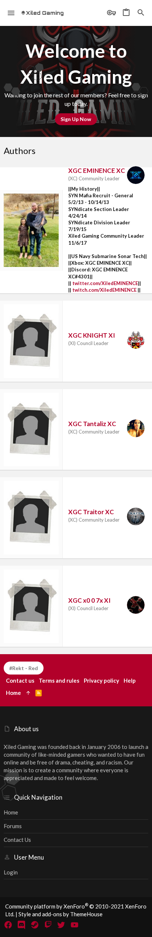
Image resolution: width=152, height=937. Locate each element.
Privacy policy (101, 680)
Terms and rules (59, 680)
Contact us (17, 839)
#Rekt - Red (23, 668)
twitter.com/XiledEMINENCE (105, 283)
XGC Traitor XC (91, 512)
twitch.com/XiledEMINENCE (104, 290)
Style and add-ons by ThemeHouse (60, 914)
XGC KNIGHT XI (91, 335)
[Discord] (21, 924)
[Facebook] (8, 924)
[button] (11, 13)
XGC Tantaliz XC (92, 424)
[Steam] (34, 924)
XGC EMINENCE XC (96, 170)
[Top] (28, 693)
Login (11, 872)
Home (11, 812)
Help (130, 680)
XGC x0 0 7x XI (89, 600)
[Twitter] (61, 924)
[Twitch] (48, 924)
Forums (13, 826)
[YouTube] (74, 924)
